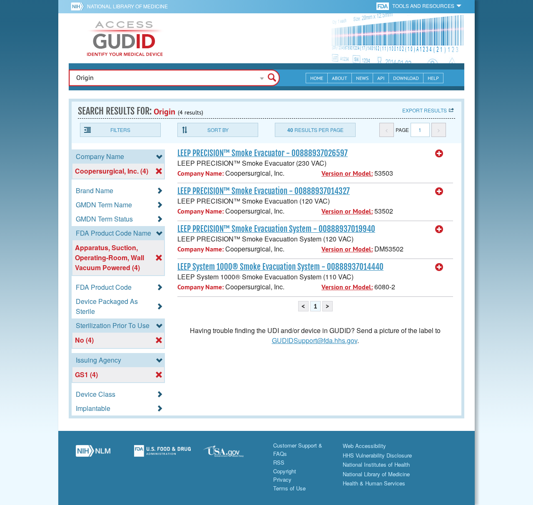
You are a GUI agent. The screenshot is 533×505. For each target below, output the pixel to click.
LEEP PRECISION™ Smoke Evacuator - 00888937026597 (262, 153)
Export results (424, 110)
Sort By (218, 129)
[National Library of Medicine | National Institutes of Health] (93, 454)
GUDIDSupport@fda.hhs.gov (314, 340)
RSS (278, 462)
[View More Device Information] (439, 153)
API (380, 78)
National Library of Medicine (127, 6)
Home (316, 78)
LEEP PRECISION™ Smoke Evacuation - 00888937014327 (263, 191)
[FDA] (383, 5)
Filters (120, 129)
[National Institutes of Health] (79, 6)
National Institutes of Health (376, 464)
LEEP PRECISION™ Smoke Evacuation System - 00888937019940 (276, 229)
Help (433, 78)
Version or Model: (347, 173)
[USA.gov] (231, 454)
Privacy (282, 479)
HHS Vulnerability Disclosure (377, 455)
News (362, 78)
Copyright (284, 471)
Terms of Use (289, 488)
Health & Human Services (374, 483)
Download (406, 78)
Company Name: (200, 173)
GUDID (125, 38)
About (339, 78)
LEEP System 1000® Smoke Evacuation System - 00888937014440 (280, 267)
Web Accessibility (364, 446)
